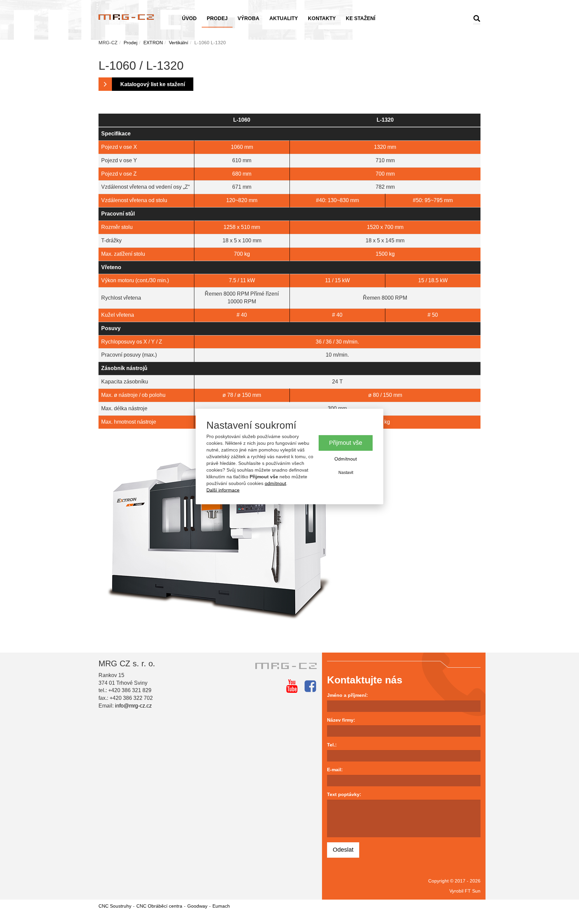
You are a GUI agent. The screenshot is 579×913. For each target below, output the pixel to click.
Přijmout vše (345, 442)
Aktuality (283, 18)
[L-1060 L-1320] (289, 529)
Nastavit (345, 472)
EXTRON (153, 42)
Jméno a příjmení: (347, 695)
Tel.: (332, 744)
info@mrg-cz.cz (133, 706)
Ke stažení (360, 18)
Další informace (223, 489)
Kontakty (322, 18)
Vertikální (178, 42)
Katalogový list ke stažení (152, 84)
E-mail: (335, 769)
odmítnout (275, 483)
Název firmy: (341, 720)
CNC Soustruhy (115, 906)
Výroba (248, 18)
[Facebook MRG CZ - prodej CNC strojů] (310, 686)
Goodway (197, 906)
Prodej (217, 18)
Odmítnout (345, 459)
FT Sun (472, 891)
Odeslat (343, 849)
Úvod (189, 18)
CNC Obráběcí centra (159, 906)
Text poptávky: (344, 794)
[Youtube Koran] (292, 686)
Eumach (221, 906)
